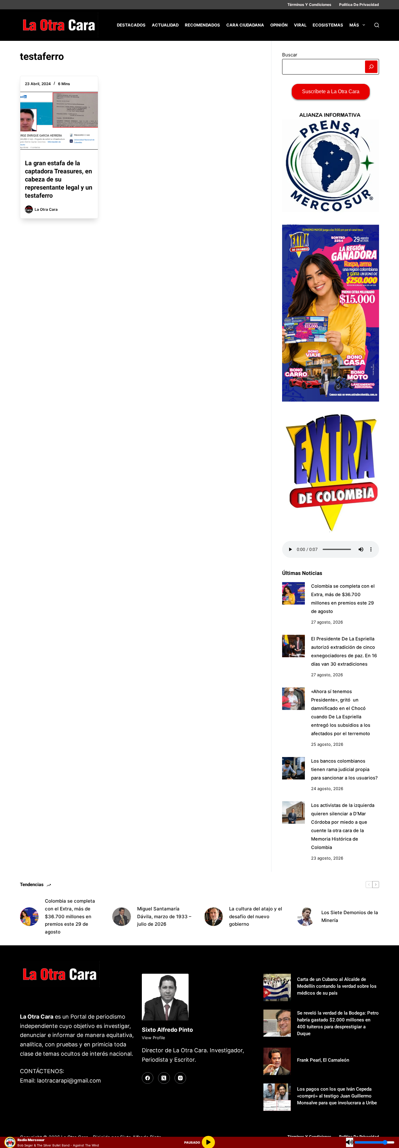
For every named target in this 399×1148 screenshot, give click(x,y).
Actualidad (165, 24)
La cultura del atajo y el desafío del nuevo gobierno (255, 916)
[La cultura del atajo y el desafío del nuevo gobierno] (213, 916)
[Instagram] (180, 1078)
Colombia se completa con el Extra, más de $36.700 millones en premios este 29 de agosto (70, 916)
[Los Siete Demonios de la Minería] (305, 916)
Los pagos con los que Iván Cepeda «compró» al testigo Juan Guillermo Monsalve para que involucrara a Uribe (337, 1096)
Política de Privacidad (359, 4)
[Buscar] (376, 25)
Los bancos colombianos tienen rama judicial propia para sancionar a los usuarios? (344, 769)
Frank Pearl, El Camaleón (323, 1060)
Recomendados (202, 24)
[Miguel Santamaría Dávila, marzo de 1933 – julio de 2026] (121, 916)
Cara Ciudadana (245, 24)
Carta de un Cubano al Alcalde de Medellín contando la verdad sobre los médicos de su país (337, 986)
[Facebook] (148, 1078)
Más (354, 24)
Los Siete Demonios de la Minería (349, 916)
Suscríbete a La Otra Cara (330, 91)
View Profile (153, 1037)
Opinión (279, 24)
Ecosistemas (328, 24)
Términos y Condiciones (309, 4)
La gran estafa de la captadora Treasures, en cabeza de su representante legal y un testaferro (58, 179)
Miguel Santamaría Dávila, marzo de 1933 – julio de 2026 (164, 916)
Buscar (289, 55)
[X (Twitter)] (164, 1078)
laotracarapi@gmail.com (69, 1080)
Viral (300, 24)
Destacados (131, 24)
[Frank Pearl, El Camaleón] (277, 1061)
